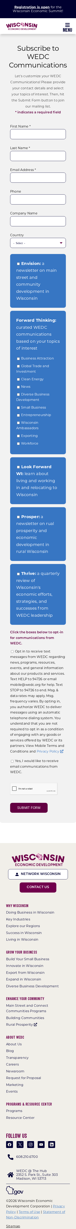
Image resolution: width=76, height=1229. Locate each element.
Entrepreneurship (36, 415)
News (25, 387)
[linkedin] (51, 1144)
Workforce (29, 443)
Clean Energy (32, 379)
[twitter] (20, 1144)
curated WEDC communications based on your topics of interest (38, 334)
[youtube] (41, 1144)
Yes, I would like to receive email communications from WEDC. (34, 766)
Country (17, 235)
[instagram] (30, 1144)
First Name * (20, 126)
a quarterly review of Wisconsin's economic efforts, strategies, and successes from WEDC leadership (38, 594)
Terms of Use (29, 1212)
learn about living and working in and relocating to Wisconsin (36, 480)
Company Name (23, 213)
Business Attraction (37, 358)
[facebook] (9, 1144)
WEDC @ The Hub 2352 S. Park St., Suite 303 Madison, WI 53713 (37, 1175)
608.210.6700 (27, 1157)
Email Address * (23, 170)
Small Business (33, 407)
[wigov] (14, 1187)
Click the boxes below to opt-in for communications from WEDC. (36, 638)
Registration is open (32, 7)
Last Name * (20, 148)
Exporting (29, 436)
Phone (15, 191)
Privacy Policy (48, 751)
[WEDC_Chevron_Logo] (21, 23)
